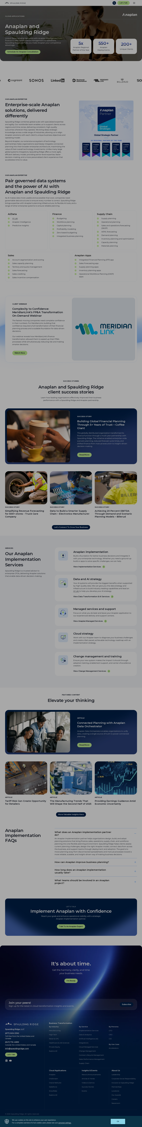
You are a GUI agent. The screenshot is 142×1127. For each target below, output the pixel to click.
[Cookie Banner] (71, 1121)
